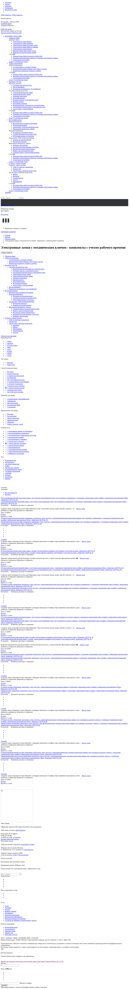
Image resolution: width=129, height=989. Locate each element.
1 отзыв (3, 708)
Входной (10, 414)
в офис (7, 466)
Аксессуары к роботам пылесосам (24, 171)
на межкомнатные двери (13, 469)
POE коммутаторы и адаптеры (23, 136)
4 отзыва (4, 774)
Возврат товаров (10, 911)
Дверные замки (14, 38)
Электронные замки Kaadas (22, 49)
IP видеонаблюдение (20, 125)
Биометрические (13, 374)
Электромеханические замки (23, 92)
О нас (7, 906)
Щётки (15, 174)
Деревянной (11, 401)
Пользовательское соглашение (15, 919)
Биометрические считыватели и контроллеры (28, 105)
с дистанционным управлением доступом (21, 435)
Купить (3, 514)
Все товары (5, 210)
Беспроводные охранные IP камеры (25, 123)
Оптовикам (9, 8)
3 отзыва (4, 741)
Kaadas (9, 351)
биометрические (10, 460)
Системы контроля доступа (22, 85)
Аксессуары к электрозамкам (23, 109)
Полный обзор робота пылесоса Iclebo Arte (27, 56)
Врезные (10, 363)
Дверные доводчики (20, 96)
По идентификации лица (15, 380)
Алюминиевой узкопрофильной (18, 399)
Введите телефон (26, 983)
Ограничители (18, 178)
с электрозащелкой (13, 447)
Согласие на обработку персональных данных (21, 920)
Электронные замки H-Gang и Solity (25, 45)
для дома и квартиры (12, 464)
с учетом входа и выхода (15, 441)
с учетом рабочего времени (16, 443)
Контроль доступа (15, 82)
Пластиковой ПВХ (13, 405)
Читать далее (80, 509)
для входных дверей (12, 468)
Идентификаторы (19, 98)
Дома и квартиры (13, 418)
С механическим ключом (15, 388)
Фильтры (16, 176)
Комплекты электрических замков (24, 52)
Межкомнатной (12, 420)
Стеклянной (11, 407)
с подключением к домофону (17, 439)
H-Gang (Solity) (12, 345)
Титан (9, 355)
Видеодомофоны (18, 87)
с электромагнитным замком (17, 449)
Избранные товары (7, 205)
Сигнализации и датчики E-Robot (24, 67)
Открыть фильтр (7, 252)
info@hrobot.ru (20, 830)
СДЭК (14, 855)
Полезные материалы (12, 915)
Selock (9, 341)
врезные (7, 478)
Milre (9, 347)
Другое (15, 180)
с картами (8, 473)
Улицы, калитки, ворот (15, 424)
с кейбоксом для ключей (15, 453)
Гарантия (8, 6)
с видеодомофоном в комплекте (18, 433)
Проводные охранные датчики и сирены (27, 71)
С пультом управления (15, 384)
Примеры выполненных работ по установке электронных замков (35, 58)
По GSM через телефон (15, 392)
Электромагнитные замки (22, 94)
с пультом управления (12, 471)
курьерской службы (27, 844)
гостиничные (9, 462)
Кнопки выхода (18, 102)
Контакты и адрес (11, 10)
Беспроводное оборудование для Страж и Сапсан (30, 69)
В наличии (4, 214)
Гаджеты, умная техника (17, 163)
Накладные (11, 365)
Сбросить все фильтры (8, 336)
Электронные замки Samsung (23, 43)
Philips (9, 353)
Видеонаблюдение (15, 120)
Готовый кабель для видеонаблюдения (26, 152)
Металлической (12, 403)
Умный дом (17, 169)
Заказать (4, 985)
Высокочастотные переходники (24, 149)
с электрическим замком (15, 445)
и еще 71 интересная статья (18, 62)
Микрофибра (17, 182)
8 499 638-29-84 (6, 24)
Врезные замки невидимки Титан (24, 51)
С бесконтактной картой (15, 376)
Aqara (9, 349)
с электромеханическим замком (18, 451)
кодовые (8, 475)
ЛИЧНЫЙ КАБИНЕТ (8, 232)
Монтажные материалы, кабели (24, 129)
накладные (8, 477)
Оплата (7, 4)
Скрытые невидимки (14, 390)
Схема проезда (28, 850)
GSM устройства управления (23, 167)
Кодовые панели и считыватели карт (25, 100)
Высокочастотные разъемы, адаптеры (26, 147)
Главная (7, 235)
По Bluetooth (11, 378)
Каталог (7, 237)
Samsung (10, 343)
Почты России (23, 855)
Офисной (10, 422)
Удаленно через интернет (16, 386)
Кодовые (10, 372)
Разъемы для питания (20, 145)
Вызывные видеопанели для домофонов (27, 89)
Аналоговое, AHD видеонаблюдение (25, 127)
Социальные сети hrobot (21, 60)
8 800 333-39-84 (6, 29)
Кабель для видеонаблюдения (23, 151)
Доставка (8, 2)
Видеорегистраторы (20, 142)
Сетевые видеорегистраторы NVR (25, 134)
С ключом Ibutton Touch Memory (18, 382)
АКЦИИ (8, 192)
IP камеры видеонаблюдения (23, 132)
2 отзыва (4, 539)
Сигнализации (10, 929)
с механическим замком (15, 437)
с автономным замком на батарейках (19, 431)
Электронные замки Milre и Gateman (25, 47)
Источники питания (20, 103)
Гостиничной (11, 416)
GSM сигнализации (15, 63)
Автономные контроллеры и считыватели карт (29, 107)
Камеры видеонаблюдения (22, 140)
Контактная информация (13, 917)
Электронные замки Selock (22, 42)
